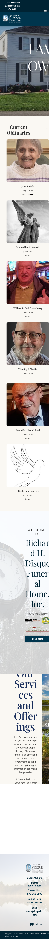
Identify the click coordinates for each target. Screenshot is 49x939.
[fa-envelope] (41, 926)
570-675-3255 (34, 885)
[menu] (45, 10)
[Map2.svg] (37, 926)
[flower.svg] (32, 926)
